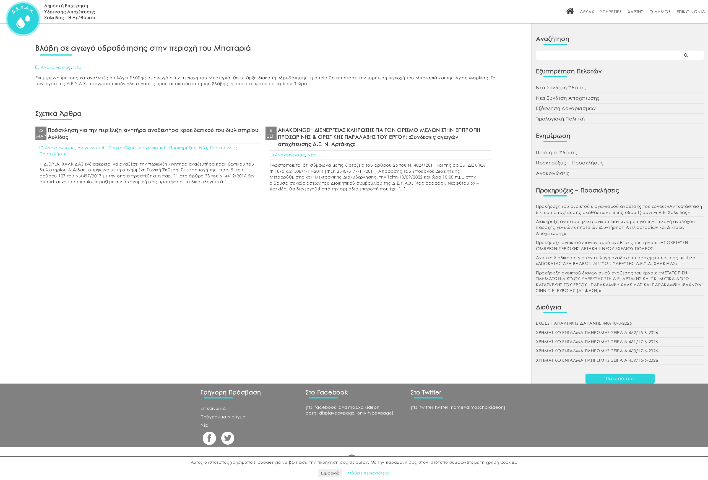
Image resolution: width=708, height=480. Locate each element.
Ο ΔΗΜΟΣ (660, 11)
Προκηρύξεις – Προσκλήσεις (570, 163)
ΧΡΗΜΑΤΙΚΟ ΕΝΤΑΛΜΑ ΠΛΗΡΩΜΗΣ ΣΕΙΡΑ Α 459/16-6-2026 (597, 360)
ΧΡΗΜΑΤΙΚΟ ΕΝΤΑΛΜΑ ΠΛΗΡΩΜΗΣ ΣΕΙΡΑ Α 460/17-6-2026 (597, 350)
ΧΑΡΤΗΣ (636, 11)
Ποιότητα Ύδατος (556, 152)
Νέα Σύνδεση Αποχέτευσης (568, 98)
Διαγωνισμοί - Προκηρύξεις (106, 147)
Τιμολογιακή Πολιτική (560, 119)
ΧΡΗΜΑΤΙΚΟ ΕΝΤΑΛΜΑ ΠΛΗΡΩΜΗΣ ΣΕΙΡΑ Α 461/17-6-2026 (597, 341)
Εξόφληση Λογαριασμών (566, 108)
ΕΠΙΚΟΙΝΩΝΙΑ (691, 11)
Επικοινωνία (213, 408)
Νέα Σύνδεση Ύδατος (561, 87)
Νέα (77, 67)
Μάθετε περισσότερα (369, 473)
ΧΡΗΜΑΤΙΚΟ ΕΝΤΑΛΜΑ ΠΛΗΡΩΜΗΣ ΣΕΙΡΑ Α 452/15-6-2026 (597, 332)
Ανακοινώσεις (56, 67)
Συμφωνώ (330, 473)
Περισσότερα (620, 378)
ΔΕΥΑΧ (587, 11)
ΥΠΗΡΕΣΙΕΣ (611, 11)
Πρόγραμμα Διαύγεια (223, 416)
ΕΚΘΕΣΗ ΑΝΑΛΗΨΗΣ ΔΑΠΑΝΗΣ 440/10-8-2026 (584, 323)
